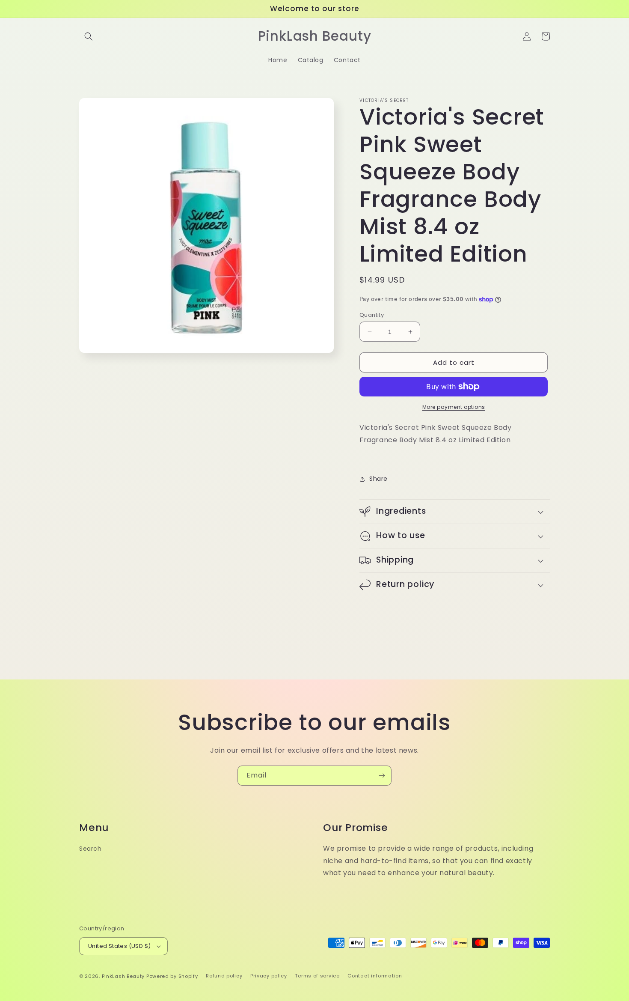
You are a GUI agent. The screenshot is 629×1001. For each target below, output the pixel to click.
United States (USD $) (119, 946)
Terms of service (317, 975)
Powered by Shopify (172, 976)
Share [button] (378, 478)
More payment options (453, 407)
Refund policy (224, 975)
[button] (88, 36)
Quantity (371, 315)
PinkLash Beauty (123, 976)
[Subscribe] (381, 776)
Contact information (374, 975)
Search (90, 848)
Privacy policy (268, 975)
